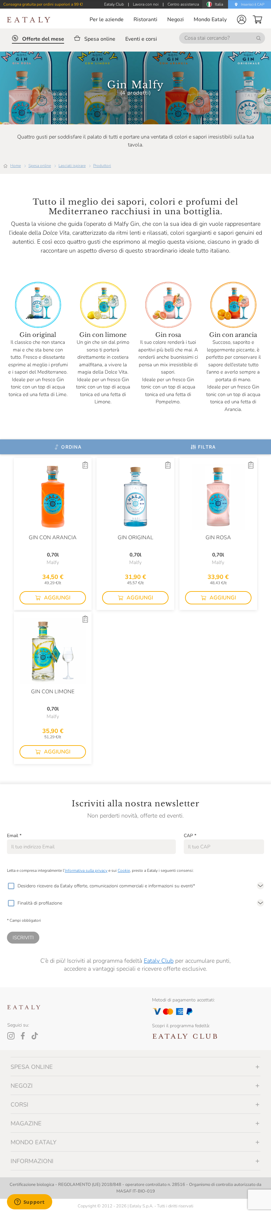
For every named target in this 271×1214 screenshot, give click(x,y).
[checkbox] (11, 886)
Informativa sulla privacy (86, 870)
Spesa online (39, 165)
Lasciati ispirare (72, 165)
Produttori (102, 165)
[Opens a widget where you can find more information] (29, 1202)
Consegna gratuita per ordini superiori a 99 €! (43, 4)
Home (15, 165)
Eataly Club (159, 961)
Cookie (124, 870)
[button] (242, 19)
